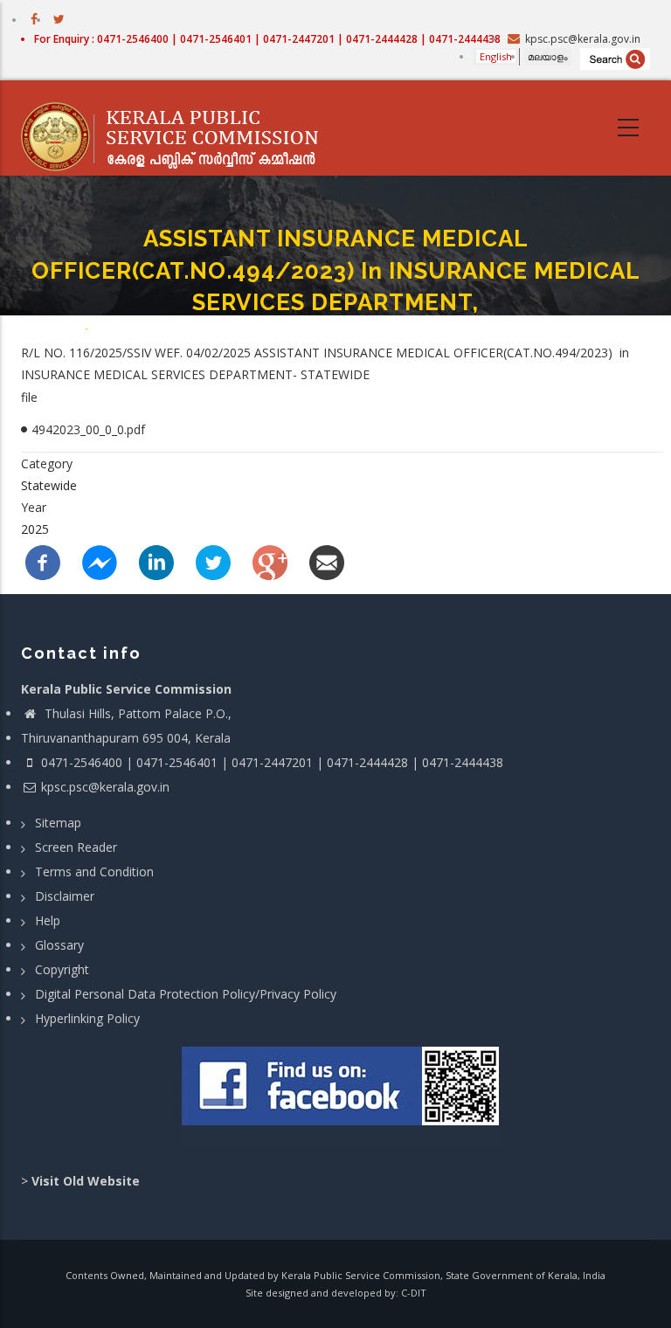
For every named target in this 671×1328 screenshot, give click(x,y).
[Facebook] (43, 560)
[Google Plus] (270, 560)
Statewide (49, 485)
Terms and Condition (94, 871)
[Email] (327, 560)
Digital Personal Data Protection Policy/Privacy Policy (185, 994)
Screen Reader (76, 847)
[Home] (178, 128)
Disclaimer (64, 896)
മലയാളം (548, 56)
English (496, 56)
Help (47, 920)
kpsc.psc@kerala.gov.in (105, 786)
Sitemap (58, 822)
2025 (35, 529)
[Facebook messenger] (99, 560)
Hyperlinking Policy (87, 1018)
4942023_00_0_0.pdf (88, 429)
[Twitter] (213, 560)
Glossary (59, 945)
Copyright (62, 969)
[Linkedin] (156, 560)
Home (67, 327)
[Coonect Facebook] (342, 1093)
